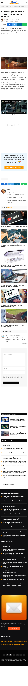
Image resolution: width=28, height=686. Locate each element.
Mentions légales (19, 660)
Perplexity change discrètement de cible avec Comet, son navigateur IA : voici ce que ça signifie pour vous (18, 419)
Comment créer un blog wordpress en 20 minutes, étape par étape (11, 305)
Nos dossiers (4, 640)
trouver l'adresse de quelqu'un (15, 643)
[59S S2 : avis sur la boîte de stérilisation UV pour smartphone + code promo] (14, 256)
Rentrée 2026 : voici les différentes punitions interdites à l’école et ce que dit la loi (13, 518)
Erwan (7, 19)
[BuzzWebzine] (14, 2)
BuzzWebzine (3, 6)
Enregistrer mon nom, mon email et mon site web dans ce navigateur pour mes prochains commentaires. (13, 377)
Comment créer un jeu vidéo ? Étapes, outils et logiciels (13, 245)
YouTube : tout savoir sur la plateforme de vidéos (14, 226)
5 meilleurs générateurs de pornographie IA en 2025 (14, 480)
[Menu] (2, 2)
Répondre (24, 343)
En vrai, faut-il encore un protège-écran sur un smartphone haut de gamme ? (13, 449)
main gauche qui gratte (15, 644)
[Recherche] (26, 2)
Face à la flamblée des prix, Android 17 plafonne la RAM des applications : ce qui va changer (18, 426)
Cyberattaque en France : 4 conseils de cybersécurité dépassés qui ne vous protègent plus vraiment (14, 472)
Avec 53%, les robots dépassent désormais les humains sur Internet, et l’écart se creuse (18, 433)
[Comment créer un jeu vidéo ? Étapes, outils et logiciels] (14, 236)
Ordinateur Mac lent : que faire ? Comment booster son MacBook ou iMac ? (12, 285)
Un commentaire (5, 21)
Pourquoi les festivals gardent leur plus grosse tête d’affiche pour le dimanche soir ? (14, 510)
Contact (24, 660)
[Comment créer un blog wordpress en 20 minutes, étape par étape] (14, 296)
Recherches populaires (10, 660)
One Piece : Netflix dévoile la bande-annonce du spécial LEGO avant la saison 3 (13, 505)
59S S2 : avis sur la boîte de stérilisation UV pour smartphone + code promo (13, 265)
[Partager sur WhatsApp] (24, 24)
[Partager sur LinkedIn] (19, 24)
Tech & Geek (9, 6)
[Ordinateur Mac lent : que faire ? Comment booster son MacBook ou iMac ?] (14, 276)
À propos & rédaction (17, 659)
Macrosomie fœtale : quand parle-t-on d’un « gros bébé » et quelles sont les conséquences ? (14, 536)
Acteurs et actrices (18, 641)
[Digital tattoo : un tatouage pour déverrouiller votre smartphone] (14, 316)
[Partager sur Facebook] (9, 24)
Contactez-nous (14, 628)
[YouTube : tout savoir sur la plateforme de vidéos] (14, 218)
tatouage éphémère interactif (9, 81)
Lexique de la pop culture (13, 640)
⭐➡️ (14, 167)
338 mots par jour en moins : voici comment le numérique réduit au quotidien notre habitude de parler (14, 467)
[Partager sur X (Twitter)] (14, 24)
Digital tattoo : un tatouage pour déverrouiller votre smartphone (13, 325)
